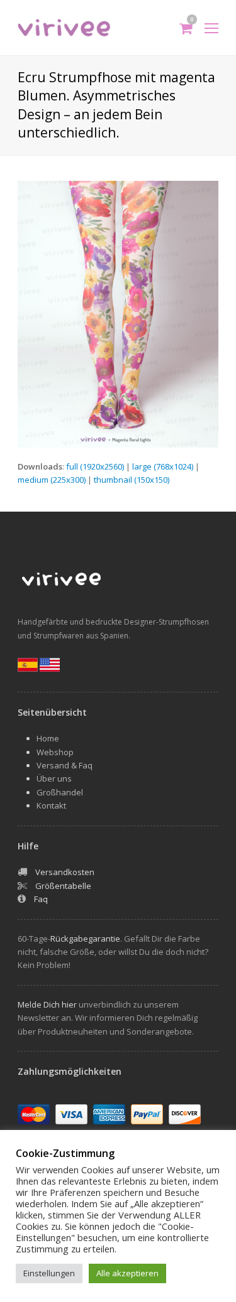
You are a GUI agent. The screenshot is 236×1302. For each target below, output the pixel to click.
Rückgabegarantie (85, 938)
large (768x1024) (162, 466)
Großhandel (60, 792)
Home (48, 738)
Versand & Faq (65, 765)
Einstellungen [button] (49, 1273)
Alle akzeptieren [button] (127, 1273)
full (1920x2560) (95, 466)
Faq (41, 899)
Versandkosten (64, 872)
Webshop (55, 752)
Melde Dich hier (47, 1004)
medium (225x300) (52, 479)
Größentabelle (63, 885)
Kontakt (51, 805)
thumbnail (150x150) (131, 479)
